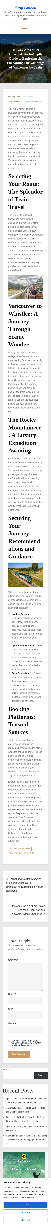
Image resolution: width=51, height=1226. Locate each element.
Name (12, 994)
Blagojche (15, 97)
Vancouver (29, 853)
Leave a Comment (33, 101)
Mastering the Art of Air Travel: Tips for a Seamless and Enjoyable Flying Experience (27, 910)
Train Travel (15, 853)
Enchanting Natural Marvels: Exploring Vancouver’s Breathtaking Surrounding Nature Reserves (24, 885)
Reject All (25, 1220)
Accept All (25, 1205)
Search (6, 1069)
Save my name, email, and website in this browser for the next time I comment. (26, 1043)
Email (11, 1009)
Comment (13, 960)
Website (12, 1023)
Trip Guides (25, 8)
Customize (25, 1212)
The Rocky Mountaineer (19, 849)
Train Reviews (15, 101)
